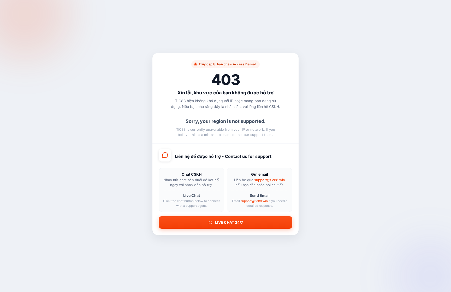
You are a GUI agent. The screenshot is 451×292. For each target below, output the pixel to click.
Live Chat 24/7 (229, 222)
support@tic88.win (269, 180)
